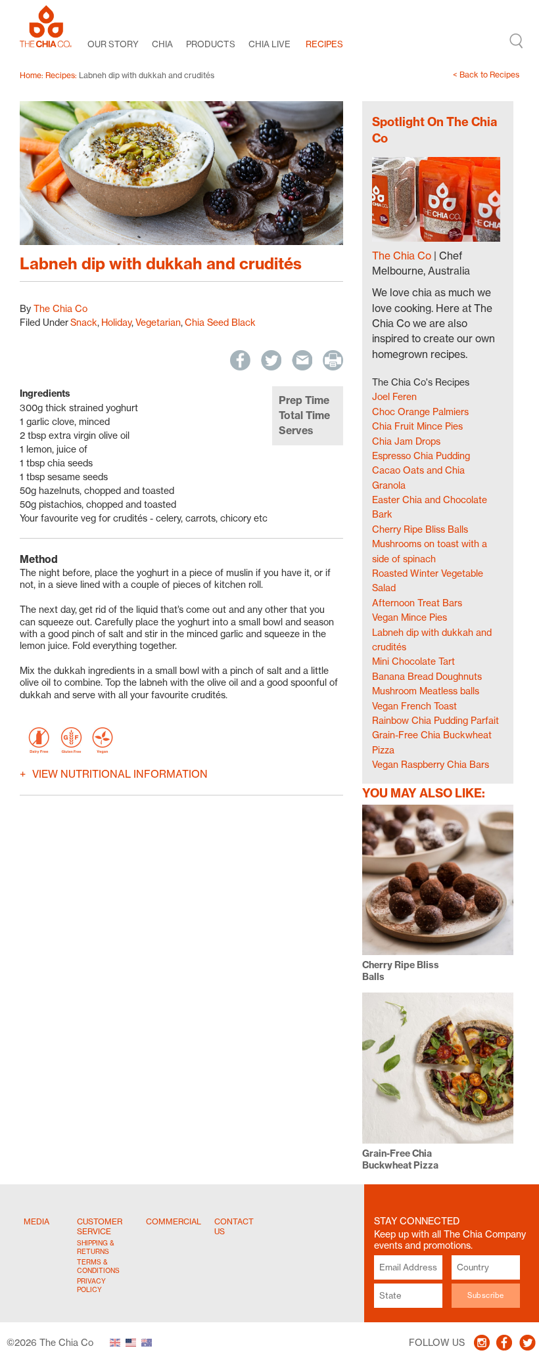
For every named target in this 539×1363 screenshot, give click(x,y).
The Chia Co (60, 308)
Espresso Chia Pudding (421, 455)
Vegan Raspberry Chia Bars (430, 764)
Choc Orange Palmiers (420, 411)
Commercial (173, 1221)
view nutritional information (120, 774)
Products (210, 44)
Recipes (324, 44)
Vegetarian (158, 322)
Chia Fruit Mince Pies (417, 426)
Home (30, 75)
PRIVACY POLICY (91, 1285)
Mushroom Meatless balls (425, 690)
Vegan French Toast (414, 705)
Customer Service (99, 1226)
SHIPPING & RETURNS (95, 1247)
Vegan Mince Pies (409, 617)
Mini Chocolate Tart (413, 661)
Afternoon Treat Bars (417, 602)
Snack (83, 322)
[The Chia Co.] (46, 26)
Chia (162, 44)
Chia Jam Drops (406, 441)
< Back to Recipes (486, 74)
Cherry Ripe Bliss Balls (420, 529)
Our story (113, 44)
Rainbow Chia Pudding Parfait (435, 720)
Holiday (116, 322)
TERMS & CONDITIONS (97, 1266)
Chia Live (269, 44)
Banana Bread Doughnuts (427, 676)
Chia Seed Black (220, 322)
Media (36, 1221)
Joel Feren (394, 396)
